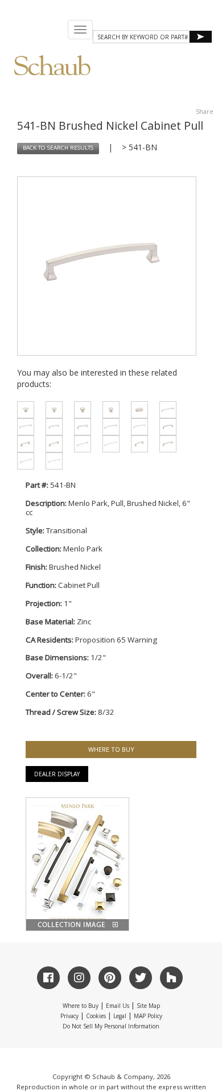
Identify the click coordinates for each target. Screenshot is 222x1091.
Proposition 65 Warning (116, 640)
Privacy (69, 1016)
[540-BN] (136, 426)
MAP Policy (148, 1016)
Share (204, 111)
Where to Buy (80, 1006)
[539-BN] (108, 426)
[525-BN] (108, 443)
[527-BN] (165, 443)
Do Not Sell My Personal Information (111, 1026)
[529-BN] (51, 461)
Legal (119, 1016)
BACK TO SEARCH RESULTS (58, 147)
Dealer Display (57, 774)
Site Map (148, 1006)
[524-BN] (79, 443)
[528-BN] (23, 461)
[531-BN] (51, 409)
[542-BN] (165, 426)
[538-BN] (79, 426)
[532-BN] (79, 409)
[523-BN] (51, 443)
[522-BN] (23, 443)
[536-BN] (23, 426)
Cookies (96, 1016)
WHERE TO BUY (111, 749)
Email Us (117, 1006)
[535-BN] (165, 409)
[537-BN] (51, 426)
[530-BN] (23, 409)
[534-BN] (136, 409)
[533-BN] (108, 409)
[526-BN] (136, 443)
